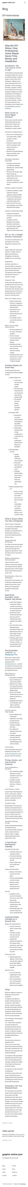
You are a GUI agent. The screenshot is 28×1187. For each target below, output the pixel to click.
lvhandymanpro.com (10, 664)
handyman (16, 1112)
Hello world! (8, 1131)
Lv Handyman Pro (11, 654)
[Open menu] (25, 2)
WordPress (23, 1184)
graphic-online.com (8, 2)
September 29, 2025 (7, 1123)
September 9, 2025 (7, 1140)
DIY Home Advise (10, 15)
